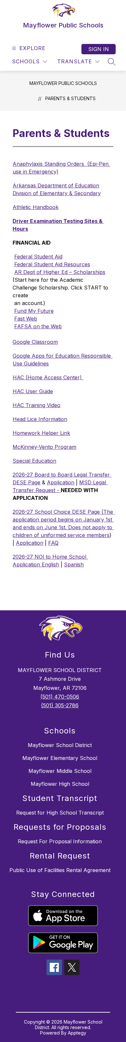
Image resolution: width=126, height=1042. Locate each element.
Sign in (98, 49)
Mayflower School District (60, 745)
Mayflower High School (60, 784)
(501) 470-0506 (59, 696)
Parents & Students (70, 98)
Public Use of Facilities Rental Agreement (59, 870)
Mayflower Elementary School (59, 758)
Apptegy (77, 1033)
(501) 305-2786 (60, 705)
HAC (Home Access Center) (48, 377)
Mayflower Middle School (59, 771)
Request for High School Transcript (60, 812)
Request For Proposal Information (60, 841)
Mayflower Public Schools (63, 83)
